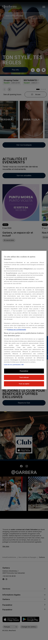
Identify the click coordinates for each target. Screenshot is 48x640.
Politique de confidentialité (17, 329)
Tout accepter (24, 384)
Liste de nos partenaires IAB (14, 364)
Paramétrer (24, 371)
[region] (24, 320)
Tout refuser (24, 377)
